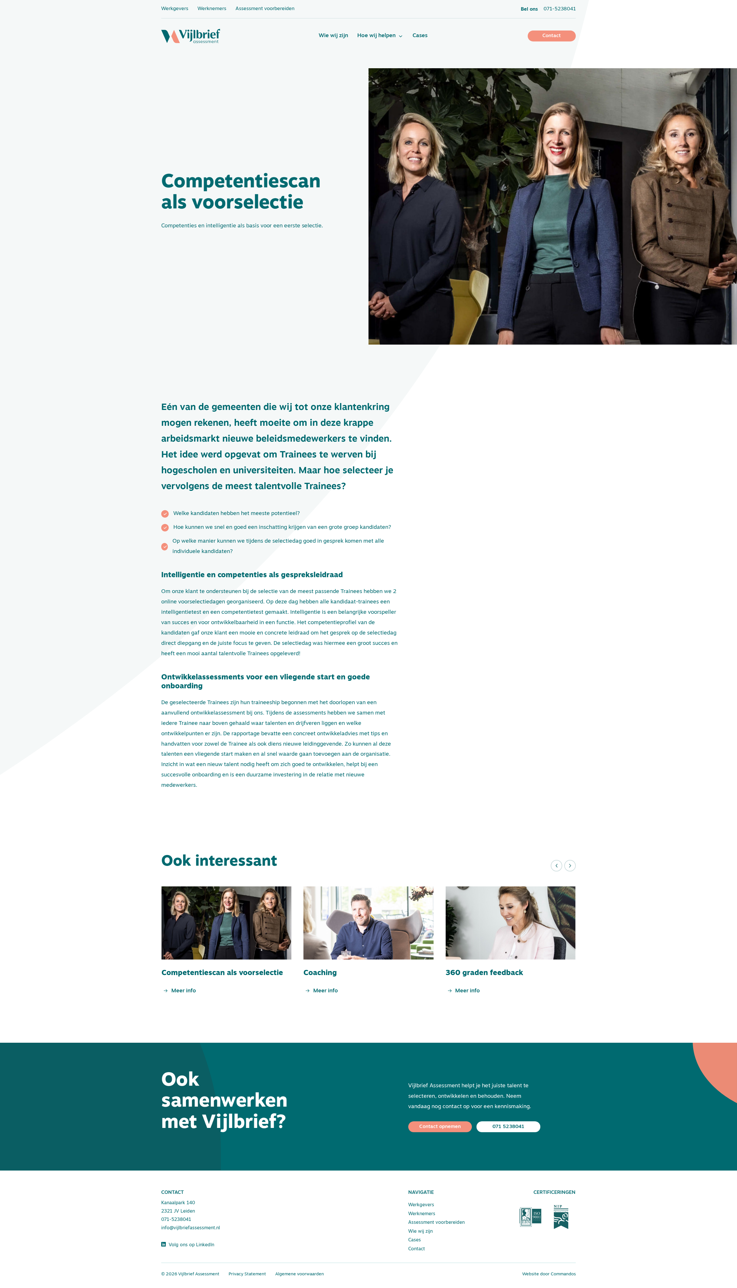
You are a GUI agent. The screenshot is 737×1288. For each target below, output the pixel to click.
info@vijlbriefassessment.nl (190, 1228)
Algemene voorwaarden (299, 1274)
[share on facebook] (182, 811)
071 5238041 (509, 1126)
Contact (551, 35)
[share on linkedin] (167, 811)
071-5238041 (176, 1219)
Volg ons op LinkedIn (190, 1245)
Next (570, 865)
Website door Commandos (549, 1274)
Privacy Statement (247, 1274)
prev (556, 865)
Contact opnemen (440, 1126)
